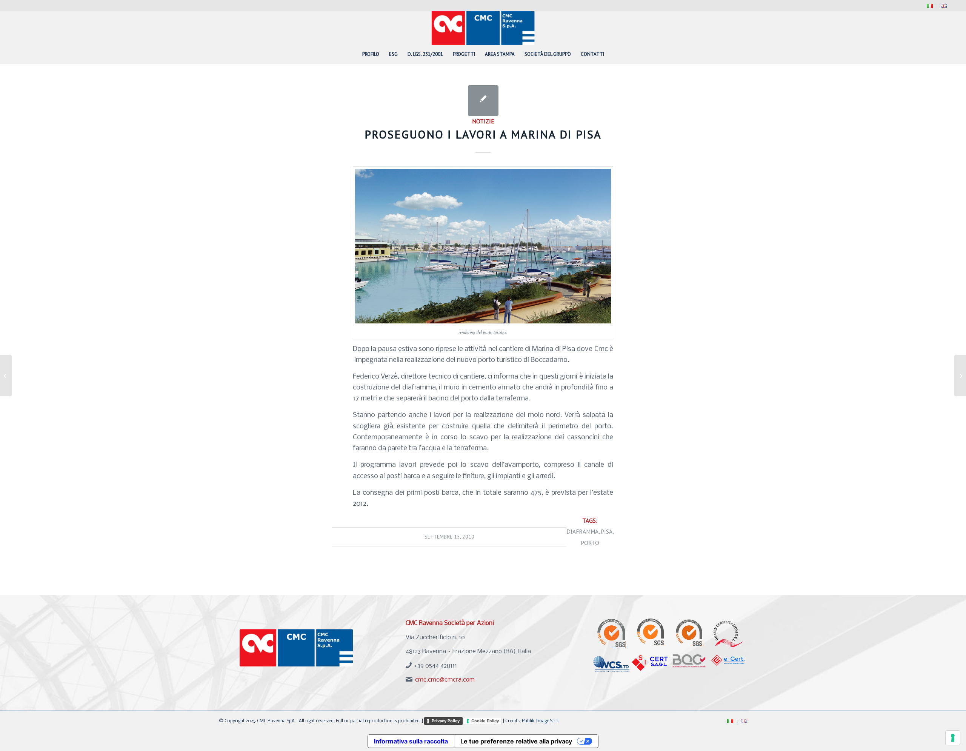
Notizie (483, 121)
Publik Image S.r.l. (540, 721)
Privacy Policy (446, 720)
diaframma (582, 531)
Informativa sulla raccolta (411, 741)
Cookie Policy (485, 720)
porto (590, 542)
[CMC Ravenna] (483, 28)
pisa (606, 531)
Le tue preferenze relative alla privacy (516, 741)
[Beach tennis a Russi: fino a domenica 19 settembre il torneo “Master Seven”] (6, 375)
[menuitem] (930, 6)
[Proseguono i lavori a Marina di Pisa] (483, 100)
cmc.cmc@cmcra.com (445, 680)
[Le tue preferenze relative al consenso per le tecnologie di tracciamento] (953, 738)
